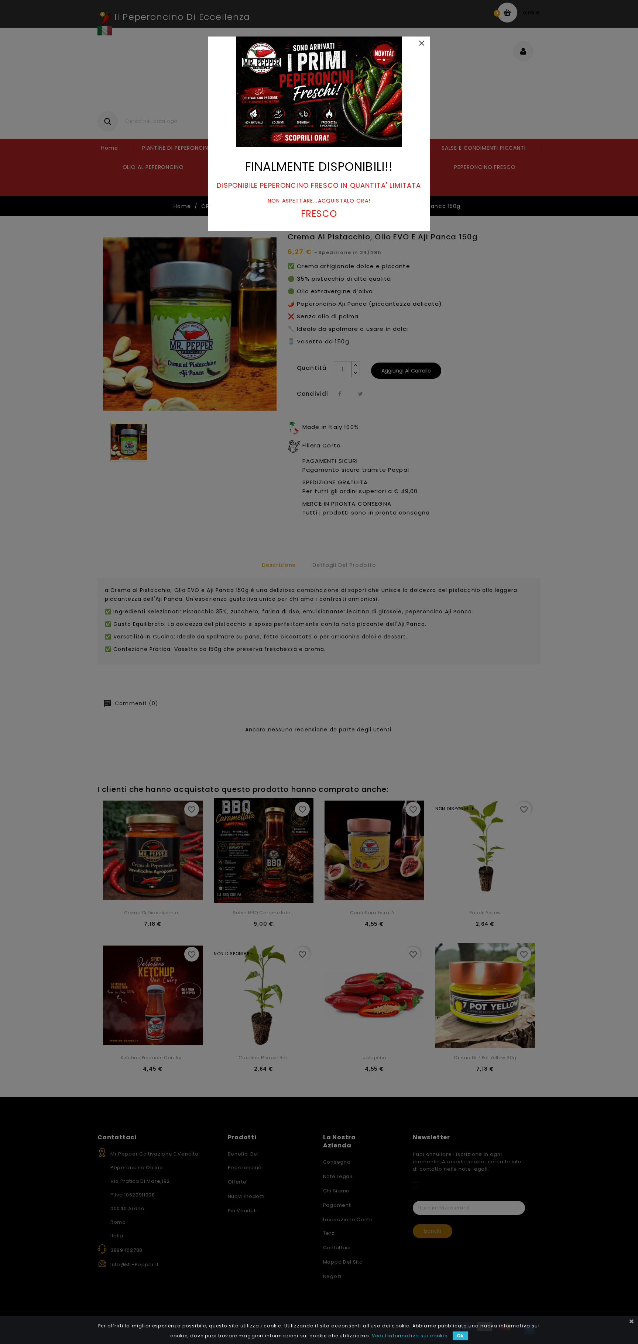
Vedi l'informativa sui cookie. (410, 1336)
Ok (460, 1336)
